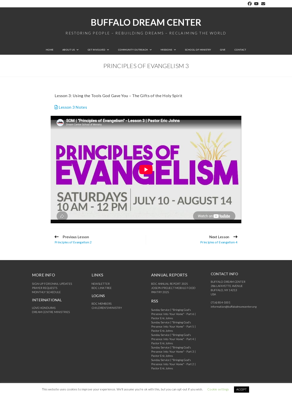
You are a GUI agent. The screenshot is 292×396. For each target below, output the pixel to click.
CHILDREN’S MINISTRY (107, 307)
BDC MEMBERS (101, 303)
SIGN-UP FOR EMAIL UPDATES (52, 283)
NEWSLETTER (101, 283)
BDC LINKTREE (102, 288)
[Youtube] (256, 4)
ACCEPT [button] (241, 389)
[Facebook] (250, 4)
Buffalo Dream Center (146, 26)
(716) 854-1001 (220, 302)
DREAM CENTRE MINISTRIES (51, 312)
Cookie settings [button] (218, 389)
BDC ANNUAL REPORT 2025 (169, 283)
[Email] (262, 4)
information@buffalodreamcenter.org (233, 306)
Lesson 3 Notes (72, 107)
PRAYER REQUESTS (44, 288)
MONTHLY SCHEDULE (46, 292)
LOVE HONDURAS (44, 307)
